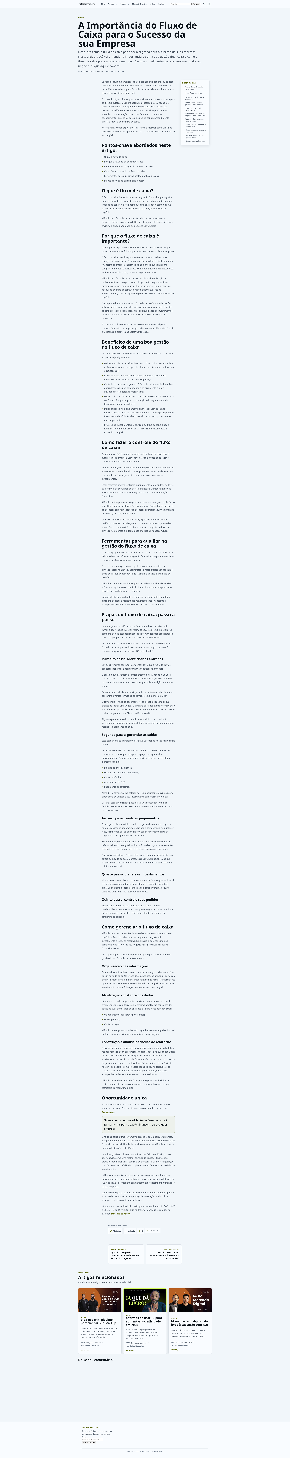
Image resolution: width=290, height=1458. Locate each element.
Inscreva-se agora (120, 1213)
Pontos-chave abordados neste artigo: (194, 88)
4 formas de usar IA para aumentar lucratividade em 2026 (144, 1321)
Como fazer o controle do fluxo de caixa (194, 109)
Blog (103, 4)
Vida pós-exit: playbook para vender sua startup (98, 1321)
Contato (161, 4)
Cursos (123, 4)
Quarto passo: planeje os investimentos (195, 142)
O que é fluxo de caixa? (193, 93)
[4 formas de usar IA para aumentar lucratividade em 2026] (145, 1300)
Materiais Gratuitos (139, 4)
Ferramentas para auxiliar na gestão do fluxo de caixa (195, 114)
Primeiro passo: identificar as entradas (196, 125)
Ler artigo (85, 1350)
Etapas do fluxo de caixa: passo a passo (194, 120)
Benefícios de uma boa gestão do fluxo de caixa (194, 103)
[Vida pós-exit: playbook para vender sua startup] (99, 1300)
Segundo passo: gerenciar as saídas (196, 131)
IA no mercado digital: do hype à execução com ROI (189, 1323)
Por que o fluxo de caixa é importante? (194, 98)
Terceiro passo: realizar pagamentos (195, 136)
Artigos (111, 4)
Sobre (152, 4)
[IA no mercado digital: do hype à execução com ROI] (190, 1300)
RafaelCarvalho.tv (87, 4)
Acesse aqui (108, 1112)
